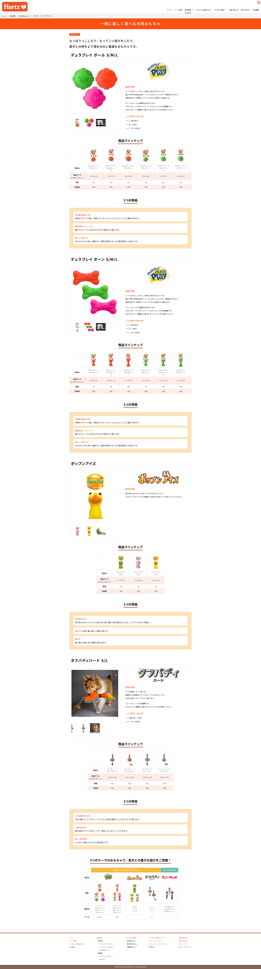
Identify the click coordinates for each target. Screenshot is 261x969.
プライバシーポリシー (156, 941)
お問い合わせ (245, 10)
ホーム (169, 10)
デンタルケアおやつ (106, 944)
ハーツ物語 (178, 10)
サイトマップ (183, 944)
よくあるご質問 (219, 10)
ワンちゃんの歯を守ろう (204, 10)
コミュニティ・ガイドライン (158, 944)
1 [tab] (90, 113)
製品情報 (188, 10)
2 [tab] (93, 113)
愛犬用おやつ (131, 941)
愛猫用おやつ (131, 947)
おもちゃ (103, 959)
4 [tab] (99, 113)
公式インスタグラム (185, 947)
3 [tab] (96, 113)
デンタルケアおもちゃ (107, 947)
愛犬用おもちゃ (24, 16)
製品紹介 (99, 938)
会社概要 (256, 10)
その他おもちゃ (105, 950)
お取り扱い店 (233, 10)
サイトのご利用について (156, 938)
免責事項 (151, 947)
